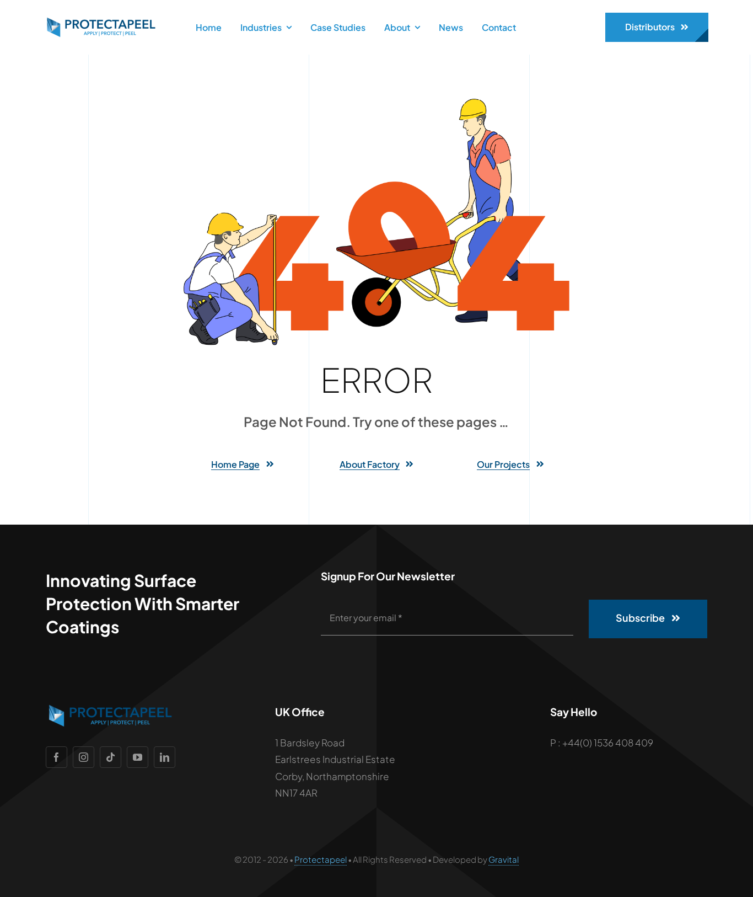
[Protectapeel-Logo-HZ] (100, 21)
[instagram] (83, 757)
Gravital (503, 859)
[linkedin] (164, 757)
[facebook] (56, 757)
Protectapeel (320, 859)
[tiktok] (110, 757)
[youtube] (137, 757)
